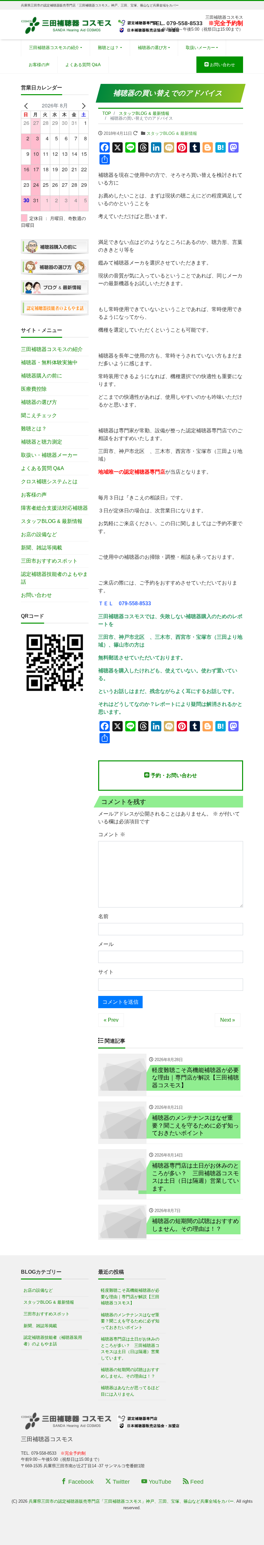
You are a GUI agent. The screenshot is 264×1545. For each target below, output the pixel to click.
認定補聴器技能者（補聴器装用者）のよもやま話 (53, 1340)
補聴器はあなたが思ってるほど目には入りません (130, 1391)
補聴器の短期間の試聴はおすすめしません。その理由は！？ (130, 1373)
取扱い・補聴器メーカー (49, 455)
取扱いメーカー (200, 47)
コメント (111, 834)
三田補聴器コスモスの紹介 (54, 47)
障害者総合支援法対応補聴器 (54, 508)
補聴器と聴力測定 (41, 442)
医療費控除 (34, 389)
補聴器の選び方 (152, 47)
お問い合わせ (222, 64)
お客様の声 (39, 64)
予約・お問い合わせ (173, 775)
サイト (106, 972)
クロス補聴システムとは (49, 481)
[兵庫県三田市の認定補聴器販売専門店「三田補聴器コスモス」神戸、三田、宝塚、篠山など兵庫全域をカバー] (101, 23)
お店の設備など (39, 534)
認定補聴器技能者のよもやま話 (54, 578)
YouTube (159, 1482)
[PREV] (27, 105)
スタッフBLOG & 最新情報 (171, 133)
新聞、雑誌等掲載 (41, 547)
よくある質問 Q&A (83, 64)
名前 (103, 916)
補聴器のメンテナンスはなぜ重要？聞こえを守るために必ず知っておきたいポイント (130, 1321)
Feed (196, 1482)
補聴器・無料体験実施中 (49, 362)
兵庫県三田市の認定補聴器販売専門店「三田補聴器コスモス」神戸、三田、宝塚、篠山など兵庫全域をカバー (131, 1501)
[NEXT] (82, 105)
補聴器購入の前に (41, 375)
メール (106, 944)
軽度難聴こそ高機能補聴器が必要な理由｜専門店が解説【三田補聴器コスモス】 (130, 1296)
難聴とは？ (108, 47)
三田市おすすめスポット (49, 561)
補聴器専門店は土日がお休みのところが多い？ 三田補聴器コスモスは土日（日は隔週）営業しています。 (130, 1348)
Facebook (80, 1482)
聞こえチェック (39, 415)
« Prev (111, 1020)
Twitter (120, 1482)
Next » (227, 1020)
